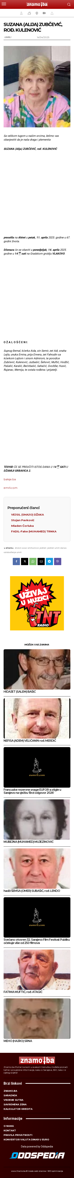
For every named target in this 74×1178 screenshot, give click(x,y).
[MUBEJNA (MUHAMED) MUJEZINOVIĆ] (37, 819)
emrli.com (10, 488)
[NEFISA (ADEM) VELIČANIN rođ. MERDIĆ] (37, 718)
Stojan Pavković (22, 520)
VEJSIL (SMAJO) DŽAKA (27, 514)
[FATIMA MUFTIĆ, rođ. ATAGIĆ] (37, 970)
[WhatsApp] (32, 561)
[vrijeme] (29, 13)
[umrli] (51, 13)
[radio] (36, 13)
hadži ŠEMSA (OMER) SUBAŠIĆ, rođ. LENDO (32, 891)
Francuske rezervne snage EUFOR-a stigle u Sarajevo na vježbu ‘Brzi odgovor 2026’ (32, 791)
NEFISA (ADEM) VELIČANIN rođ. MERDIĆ (30, 740)
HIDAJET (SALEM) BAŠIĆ (20, 691)
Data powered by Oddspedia (37, 1146)
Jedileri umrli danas (56, 548)
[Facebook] (16, 561)
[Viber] (57, 561)
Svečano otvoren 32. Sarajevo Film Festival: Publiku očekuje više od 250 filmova (37, 941)
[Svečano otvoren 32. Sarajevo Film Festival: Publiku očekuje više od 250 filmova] (37, 917)
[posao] (20, 13)
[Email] (41, 561)
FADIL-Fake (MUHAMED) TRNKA (33, 531)
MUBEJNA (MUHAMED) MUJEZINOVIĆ (28, 842)
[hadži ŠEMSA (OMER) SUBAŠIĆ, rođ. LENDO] (37, 868)
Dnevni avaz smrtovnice (27, 548)
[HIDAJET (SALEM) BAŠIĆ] (37, 669)
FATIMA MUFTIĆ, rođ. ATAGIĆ (23, 992)
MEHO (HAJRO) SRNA (18, 1041)
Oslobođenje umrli (13, 552)
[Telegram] (49, 561)
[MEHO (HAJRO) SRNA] (37, 1018)
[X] (24, 561)
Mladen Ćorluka (22, 525)
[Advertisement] (37, 193)
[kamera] (44, 13)
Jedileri (43, 548)
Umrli (7, 37)
